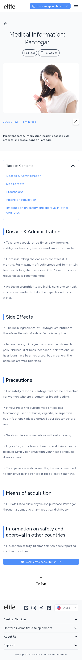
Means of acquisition (21, 200)
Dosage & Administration (23, 176)
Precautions (14, 192)
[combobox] (66, 608)
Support (9, 645)
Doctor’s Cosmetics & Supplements (28, 628)
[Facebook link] (49, 608)
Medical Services (15, 619)
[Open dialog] (76, 6)
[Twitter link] (41, 608)
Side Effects (15, 184)
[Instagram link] (33, 608)
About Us (10, 636)
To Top (41, 583)
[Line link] (26, 608)
